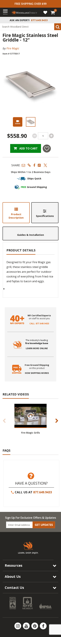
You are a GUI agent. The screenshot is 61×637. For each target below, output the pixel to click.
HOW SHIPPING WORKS (37, 373)
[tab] (16, 212)
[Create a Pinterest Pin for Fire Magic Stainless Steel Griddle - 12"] (39, 165)
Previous (4, 420)
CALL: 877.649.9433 (39, 323)
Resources (13, 565)
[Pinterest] (35, 626)
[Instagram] (18, 626)
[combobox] (30, 26)
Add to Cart (28, 148)
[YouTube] (27, 626)
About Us (13, 576)
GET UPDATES (44, 525)
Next (56, 420)
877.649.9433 (42, 492)
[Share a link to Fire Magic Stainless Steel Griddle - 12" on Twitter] (45, 165)
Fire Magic (12, 48)
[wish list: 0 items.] (45, 12)
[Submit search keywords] (57, 26)
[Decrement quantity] (34, 135)
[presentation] (30, 122)
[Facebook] (43, 626)
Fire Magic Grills (30, 432)
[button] (23, 165)
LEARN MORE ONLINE (37, 348)
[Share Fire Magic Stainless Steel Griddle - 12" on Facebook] (34, 165)
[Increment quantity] (51, 135)
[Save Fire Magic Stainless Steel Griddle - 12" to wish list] (47, 149)
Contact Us (14, 587)
